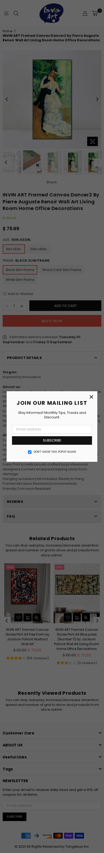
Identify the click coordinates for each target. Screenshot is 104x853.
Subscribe (52, 440)
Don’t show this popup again (55, 452)
